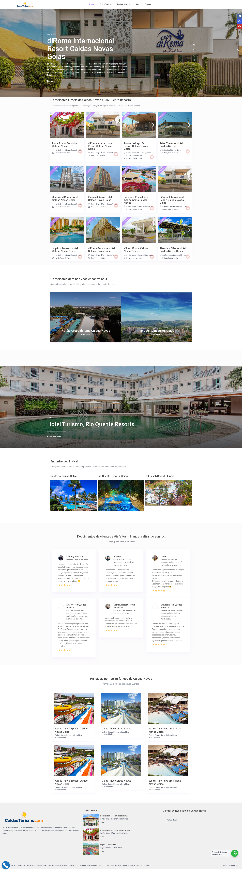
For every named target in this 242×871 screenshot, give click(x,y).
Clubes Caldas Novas (63, 735)
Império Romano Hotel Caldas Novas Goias (65, 250)
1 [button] (194, 45)
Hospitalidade (60, 737)
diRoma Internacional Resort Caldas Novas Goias (100, 146)
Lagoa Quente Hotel (108, 845)
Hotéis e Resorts (123, 4)
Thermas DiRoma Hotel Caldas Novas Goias (173, 250)
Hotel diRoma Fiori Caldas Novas (114, 816)
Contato (148, 4)
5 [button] (194, 60)
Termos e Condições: (230, 865)
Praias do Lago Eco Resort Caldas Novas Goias (136, 146)
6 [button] (194, 64)
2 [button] (194, 49)
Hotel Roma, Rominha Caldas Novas (64, 144)
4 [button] (194, 56)
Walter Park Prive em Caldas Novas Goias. (165, 730)
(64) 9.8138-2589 (170, 820)
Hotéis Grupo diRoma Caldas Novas (68, 150)
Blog (138, 4)
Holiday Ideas (77, 735)
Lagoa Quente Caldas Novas (111, 848)
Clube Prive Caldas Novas (116, 728)
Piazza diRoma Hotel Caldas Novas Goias (100, 198)
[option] (85, 317)
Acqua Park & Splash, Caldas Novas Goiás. (71, 730)
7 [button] (194, 68)
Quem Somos (105, 4)
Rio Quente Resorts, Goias (156, 330)
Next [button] (238, 52)
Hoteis (57, 153)
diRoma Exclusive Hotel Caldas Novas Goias (101, 250)
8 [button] (194, 71)
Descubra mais (54, 437)
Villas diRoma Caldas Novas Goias (136, 250)
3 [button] (194, 52)
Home (91, 4)
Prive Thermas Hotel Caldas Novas (171, 144)
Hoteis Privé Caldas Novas (135, 153)
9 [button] (194, 75)
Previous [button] (4, 52)
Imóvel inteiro (66, 153)
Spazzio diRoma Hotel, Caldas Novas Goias (65, 198)
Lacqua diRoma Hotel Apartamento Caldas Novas (136, 200)
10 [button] (194, 79)
